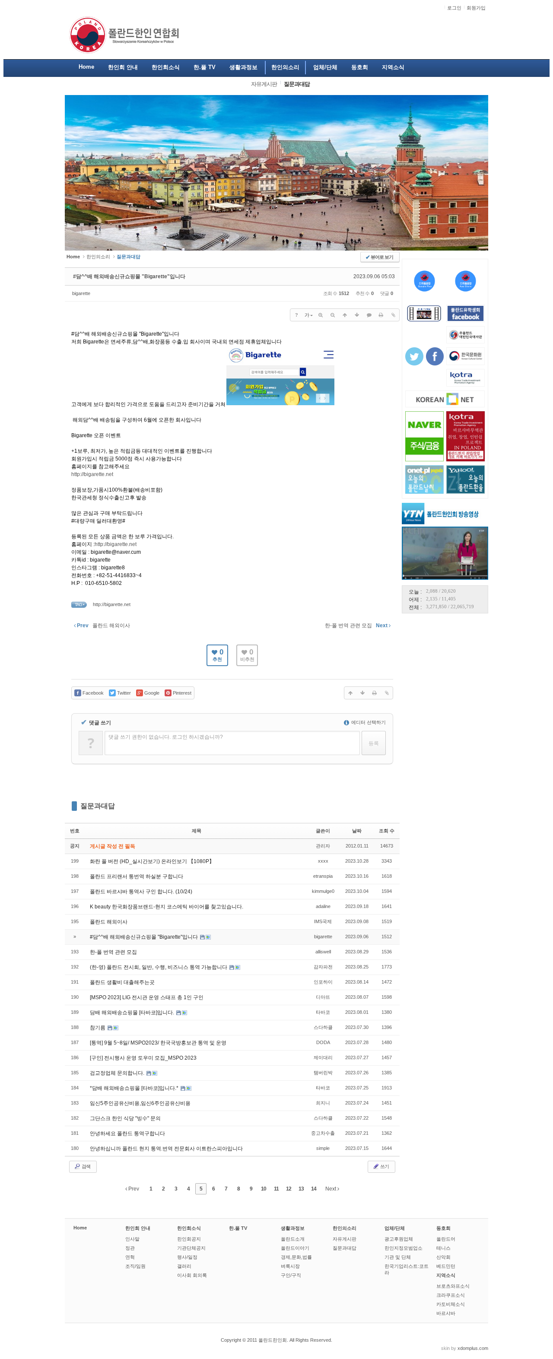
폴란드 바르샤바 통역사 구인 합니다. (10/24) (141, 892)
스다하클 (323, 1027)
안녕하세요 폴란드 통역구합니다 (127, 1133)
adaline (323, 906)
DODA (323, 1042)
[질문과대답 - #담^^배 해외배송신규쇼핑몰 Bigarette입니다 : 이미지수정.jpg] (280, 404)
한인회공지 (189, 1239)
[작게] (333, 315)
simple (323, 1148)
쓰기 (384, 1166)
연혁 (130, 1257)
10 (263, 1189)
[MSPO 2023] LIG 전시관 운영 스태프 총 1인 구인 (146, 997)
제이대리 (323, 1057)
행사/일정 (187, 1257)
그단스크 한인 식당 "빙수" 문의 (125, 1118)
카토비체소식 (450, 1304)
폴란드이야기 (295, 1248)
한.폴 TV (238, 1228)
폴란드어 (445, 1239)
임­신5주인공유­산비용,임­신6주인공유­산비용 (140, 1103)
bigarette (81, 293)
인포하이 (323, 981)
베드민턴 (445, 1266)
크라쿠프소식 (450, 1295)
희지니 (323, 1102)
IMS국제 (323, 921)
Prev (133, 1189)
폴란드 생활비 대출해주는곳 (122, 982)
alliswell (323, 951)
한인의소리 (98, 256)
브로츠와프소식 (453, 1286)
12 (288, 1189)
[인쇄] (381, 315)
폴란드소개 (293, 1239)
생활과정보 (293, 1228)
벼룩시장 (290, 1266)
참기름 (98, 1028)
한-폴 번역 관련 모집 (113, 952)
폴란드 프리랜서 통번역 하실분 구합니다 (136, 876)
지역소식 (445, 1275)
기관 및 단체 (398, 1257)
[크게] (321, 315)
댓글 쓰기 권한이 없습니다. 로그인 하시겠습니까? (165, 737)
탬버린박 (323, 1072)
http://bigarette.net (92, 474)
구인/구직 (291, 1275)
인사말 (132, 1239)
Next (331, 1189)
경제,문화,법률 (296, 1257)
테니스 (443, 1248)
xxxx (323, 861)
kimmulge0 (323, 891)
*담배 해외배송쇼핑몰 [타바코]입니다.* (135, 1088)
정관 (130, 1248)
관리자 (323, 845)
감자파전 (323, 966)
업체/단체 (395, 1228)
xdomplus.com (473, 1348)
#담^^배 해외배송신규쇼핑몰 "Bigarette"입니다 (129, 276)
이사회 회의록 (192, 1275)
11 (276, 1189)
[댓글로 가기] (369, 315)
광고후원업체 (399, 1239)
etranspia (323, 876)
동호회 (443, 1228)
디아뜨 (323, 997)
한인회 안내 (137, 1228)
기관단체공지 (191, 1248)
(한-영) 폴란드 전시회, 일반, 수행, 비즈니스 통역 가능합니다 (159, 967)
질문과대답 (97, 806)
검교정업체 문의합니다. (118, 1073)
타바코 (323, 1012)
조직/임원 (135, 1266)
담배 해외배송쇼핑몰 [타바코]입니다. (132, 1013)
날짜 (357, 830)
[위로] (345, 315)
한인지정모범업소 (404, 1248)
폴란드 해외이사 (108, 922)
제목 (196, 830)
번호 (74, 830)
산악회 (443, 1257)
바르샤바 (445, 1313)
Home (80, 1227)
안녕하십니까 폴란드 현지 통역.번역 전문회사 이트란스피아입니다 (166, 1149)
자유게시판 (344, 1239)
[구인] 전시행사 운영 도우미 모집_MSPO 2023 (143, 1058)
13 (301, 1189)
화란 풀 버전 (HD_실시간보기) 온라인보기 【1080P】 (152, 861)
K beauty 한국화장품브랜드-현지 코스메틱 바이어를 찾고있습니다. (166, 907)
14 (313, 1189)
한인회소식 (189, 1228)
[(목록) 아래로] (357, 315)
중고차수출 (323, 1133)
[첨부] (393, 315)
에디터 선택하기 (368, 722)
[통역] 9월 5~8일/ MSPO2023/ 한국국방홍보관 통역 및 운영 (158, 1043)
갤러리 (184, 1266)
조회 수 (386, 830)
